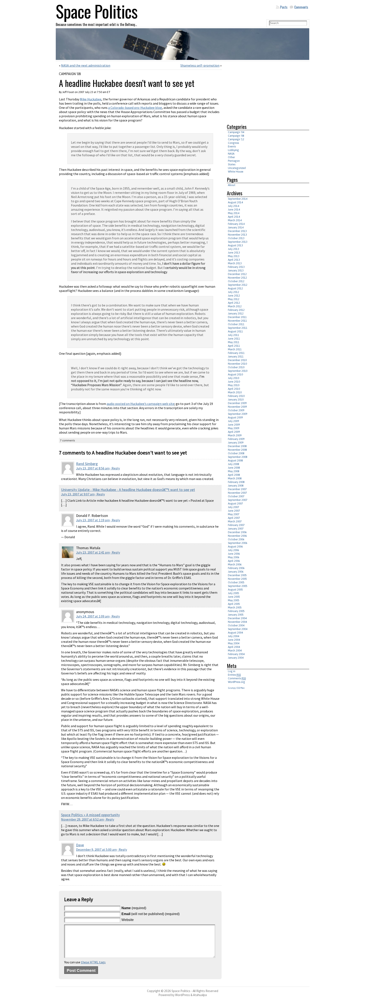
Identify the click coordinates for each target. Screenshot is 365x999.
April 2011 (234, 345)
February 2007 (236, 525)
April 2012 (234, 302)
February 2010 (236, 396)
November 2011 (237, 320)
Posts (283, 7)
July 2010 (233, 378)
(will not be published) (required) (150, 914)
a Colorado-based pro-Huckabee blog (135, 107)
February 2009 (236, 439)
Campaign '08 (70, 74)
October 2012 (236, 281)
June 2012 (234, 295)
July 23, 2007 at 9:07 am (78, 494)
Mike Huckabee (90, 99)
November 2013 (237, 234)
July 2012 (233, 292)
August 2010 (235, 374)
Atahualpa (200, 995)
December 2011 (237, 317)
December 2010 (237, 360)
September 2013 (237, 241)
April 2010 (234, 388)
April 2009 (234, 431)
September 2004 (237, 629)
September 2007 (237, 500)
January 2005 (236, 614)
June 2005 (234, 596)
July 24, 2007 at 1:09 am (93, 616)
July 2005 (233, 593)
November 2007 (237, 492)
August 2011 (235, 331)
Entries (234, 674)
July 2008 (233, 464)
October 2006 (236, 539)
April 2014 (234, 216)
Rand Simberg (87, 463)
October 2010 (236, 367)
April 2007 (234, 517)
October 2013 (236, 238)
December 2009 (237, 403)
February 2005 (236, 611)
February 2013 (236, 266)
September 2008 (237, 456)
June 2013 (234, 252)
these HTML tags (93, 962)
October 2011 (236, 324)
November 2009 (237, 406)
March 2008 (235, 478)
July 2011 (233, 335)
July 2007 (233, 507)
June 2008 (234, 467)
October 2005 (236, 582)
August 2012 (235, 288)
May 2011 (233, 342)
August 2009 (235, 417)
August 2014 (235, 202)
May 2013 (233, 256)
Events (232, 146)
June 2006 (234, 553)
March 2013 (235, 263)
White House (235, 171)
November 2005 (237, 578)
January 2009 (236, 442)
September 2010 (237, 370)
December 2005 (237, 575)
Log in (231, 671)
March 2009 (235, 435)
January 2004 (236, 657)
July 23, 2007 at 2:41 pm (93, 552)
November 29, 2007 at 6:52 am (82, 819)
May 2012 (233, 299)
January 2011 (236, 356)
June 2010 (234, 381)
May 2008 (233, 471)
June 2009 (234, 424)
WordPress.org (236, 682)
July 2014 (233, 206)
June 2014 (234, 209)
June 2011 (234, 338)
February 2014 (236, 223)
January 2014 (236, 227)
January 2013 (236, 270)
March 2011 (235, 349)
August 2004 (235, 632)
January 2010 (236, 399)
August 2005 (235, 589)
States (231, 164)
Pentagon (234, 160)
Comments (301, 7)
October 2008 (236, 453)
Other (231, 157)
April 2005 (234, 603)
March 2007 (235, 521)
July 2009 (233, 421)
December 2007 (237, 489)
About (231, 185)
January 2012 (236, 313)
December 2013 (237, 231)
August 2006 (235, 546)
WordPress (182, 995)
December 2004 (237, 618)
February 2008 (236, 482)
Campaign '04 (236, 132)
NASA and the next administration (85, 65)
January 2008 (236, 485)
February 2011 (236, 353)
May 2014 (233, 213)
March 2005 (235, 607)
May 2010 (233, 385)
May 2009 (233, 428)
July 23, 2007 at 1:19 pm (93, 520)
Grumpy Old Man (236, 688)
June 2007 (234, 510)
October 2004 (236, 625)
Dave (80, 845)
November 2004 (237, 621)
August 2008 (235, 460)
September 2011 (237, 327)
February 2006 (236, 568)
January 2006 (236, 571)
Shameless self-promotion (199, 65)
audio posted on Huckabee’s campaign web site (140, 404)
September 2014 (237, 198)
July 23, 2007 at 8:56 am (93, 468)
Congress (233, 142)
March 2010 (235, 392)
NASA (231, 153)
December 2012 (237, 274)
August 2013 (235, 245)
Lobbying (233, 150)
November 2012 (237, 277)
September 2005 (237, 586)
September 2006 (237, 543)
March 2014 (235, 220)
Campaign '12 (236, 139)
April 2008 (234, 474)
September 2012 (237, 284)
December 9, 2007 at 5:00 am (96, 849)
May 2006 (233, 557)
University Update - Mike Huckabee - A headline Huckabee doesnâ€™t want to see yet (128, 489)
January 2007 (236, 528)
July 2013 (233, 249)
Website (127, 920)
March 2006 (235, 564)
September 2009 (237, 413)
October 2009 (236, 410)
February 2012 (236, 309)
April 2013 (234, 259)
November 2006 (237, 535)
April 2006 (234, 560)
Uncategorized (237, 168)
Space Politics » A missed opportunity (90, 815)
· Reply (115, 468)
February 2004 (236, 654)
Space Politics (181, 991)
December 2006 (237, 532)
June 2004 (234, 639)
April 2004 (234, 646)
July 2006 (233, 550)
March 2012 (235, 306)
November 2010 (237, 363)
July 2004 (233, 636)
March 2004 (235, 650)
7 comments (67, 440)
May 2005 (233, 600)
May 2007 (233, 514)
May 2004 (233, 643)
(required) (133, 908)
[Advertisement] (262, 90)
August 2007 (235, 503)
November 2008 (237, 449)
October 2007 (236, 496)
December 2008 (237, 446)
